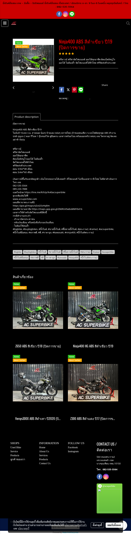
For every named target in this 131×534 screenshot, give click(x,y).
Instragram (73, 451)
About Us (44, 451)
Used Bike (15, 447)
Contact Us (44, 463)
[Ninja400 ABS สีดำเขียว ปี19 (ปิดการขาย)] (33, 60)
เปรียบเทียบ (92, 85)
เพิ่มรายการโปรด (69, 85)
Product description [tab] (27, 117)
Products (14, 455)
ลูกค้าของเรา (17, 459)
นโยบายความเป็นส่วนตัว (76, 525)
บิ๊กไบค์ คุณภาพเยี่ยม (79, 98)
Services (43, 455)
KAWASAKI (97, 98)
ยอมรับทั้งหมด (114, 525)
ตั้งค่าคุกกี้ (97, 525)
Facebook (73, 447)
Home (42, 447)
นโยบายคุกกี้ (23, 528)
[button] (127, 23)
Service (14, 451)
